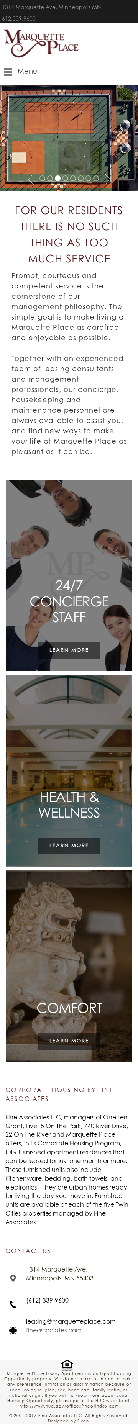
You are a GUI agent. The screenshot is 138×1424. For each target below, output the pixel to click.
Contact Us (28, 1251)
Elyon (83, 1421)
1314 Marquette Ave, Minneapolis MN (51, 7)
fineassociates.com (54, 1330)
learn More (69, 650)
